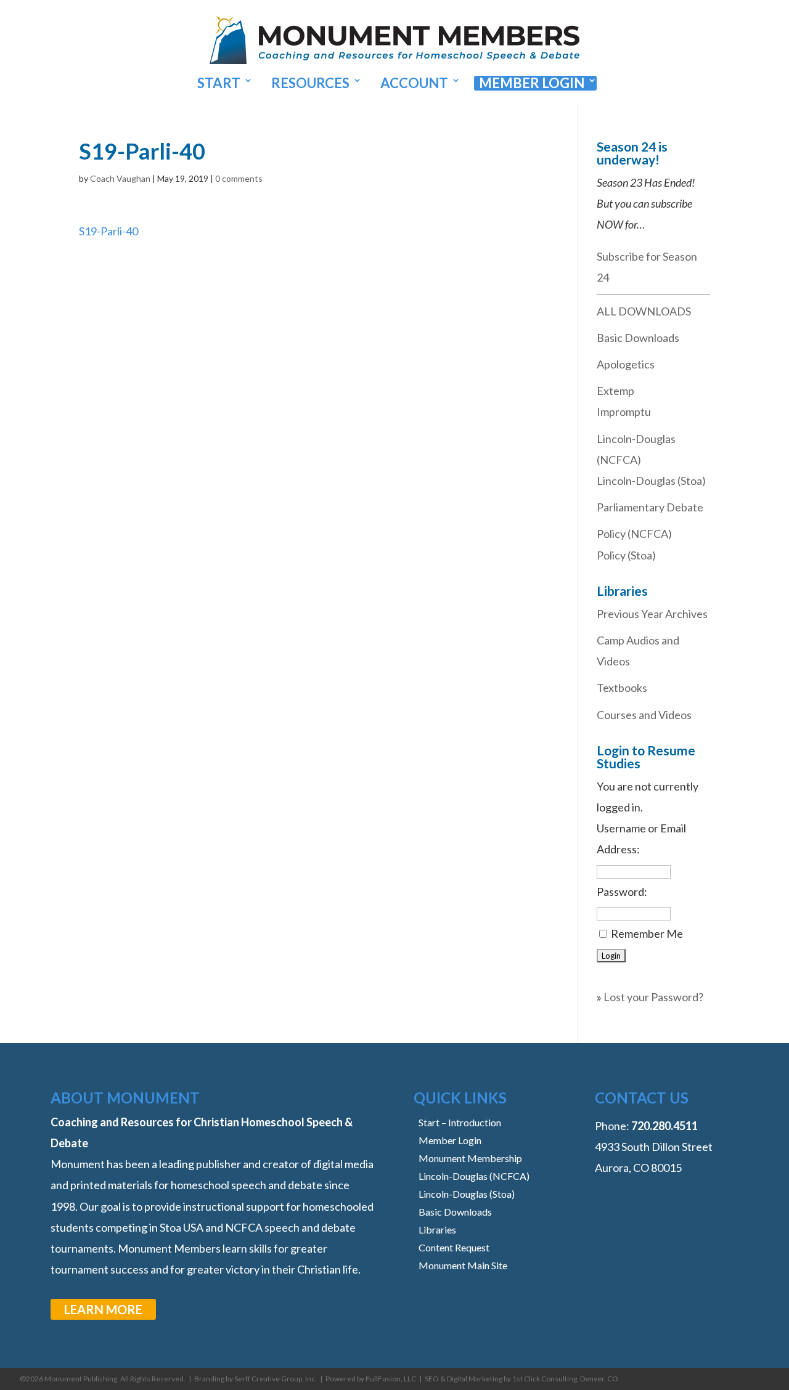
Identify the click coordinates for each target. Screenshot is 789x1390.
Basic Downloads (638, 337)
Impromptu (624, 411)
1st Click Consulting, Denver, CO (565, 1378)
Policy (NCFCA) (634, 533)
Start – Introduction (460, 1122)
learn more (103, 1309)
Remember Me (647, 933)
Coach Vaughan (120, 178)
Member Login (531, 83)
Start (218, 83)
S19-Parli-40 (108, 231)
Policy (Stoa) (626, 555)
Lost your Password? (653, 997)
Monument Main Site (463, 1265)
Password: (622, 891)
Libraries (437, 1229)
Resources (310, 83)
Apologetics (626, 364)
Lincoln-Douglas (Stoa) (651, 480)
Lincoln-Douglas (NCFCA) (474, 1176)
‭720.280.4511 (664, 1125)
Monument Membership (470, 1158)
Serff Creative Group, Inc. (275, 1378)
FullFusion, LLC (391, 1378)
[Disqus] (311, 396)
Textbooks (622, 687)
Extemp (615, 390)
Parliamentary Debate (650, 507)
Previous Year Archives (652, 613)
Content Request (454, 1247)
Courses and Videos (644, 714)
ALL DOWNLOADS (644, 311)
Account (414, 83)
